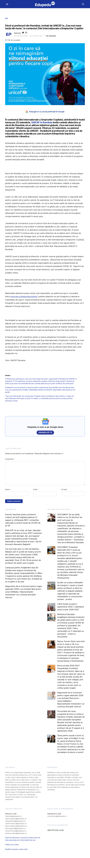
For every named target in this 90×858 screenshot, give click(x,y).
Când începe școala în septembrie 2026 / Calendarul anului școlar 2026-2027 (70, 607)
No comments (51, 36)
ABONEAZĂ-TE (45, 432)
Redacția (17, 33)
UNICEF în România (41, 122)
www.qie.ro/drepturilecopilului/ (24, 296)
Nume (8, 489)
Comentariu (10, 459)
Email (35, 489)
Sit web (64, 489)
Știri (6, 18)
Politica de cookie (12, 845)
